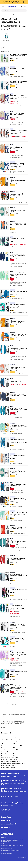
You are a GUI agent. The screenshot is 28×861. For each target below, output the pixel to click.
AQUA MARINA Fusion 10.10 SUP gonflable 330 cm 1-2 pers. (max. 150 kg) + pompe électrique (18, 321)
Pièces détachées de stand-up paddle (10, 761)
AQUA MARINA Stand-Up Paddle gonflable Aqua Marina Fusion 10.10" (18, 180)
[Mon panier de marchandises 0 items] (25, 6)
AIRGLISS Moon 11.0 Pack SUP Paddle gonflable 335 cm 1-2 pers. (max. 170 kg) (18, 70)
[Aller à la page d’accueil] (12, 6)
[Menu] (3, 6)
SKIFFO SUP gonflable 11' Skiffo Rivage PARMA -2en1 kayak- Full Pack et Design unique (17, 114)
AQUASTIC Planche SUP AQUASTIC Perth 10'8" (18, 292)
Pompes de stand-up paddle (8, 755)
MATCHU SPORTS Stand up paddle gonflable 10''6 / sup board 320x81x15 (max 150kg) (18, 194)
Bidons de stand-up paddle (8, 753)
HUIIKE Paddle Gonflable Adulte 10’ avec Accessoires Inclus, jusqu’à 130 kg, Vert (18, 514)
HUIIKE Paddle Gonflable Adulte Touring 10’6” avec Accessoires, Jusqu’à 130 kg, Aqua (18, 274)
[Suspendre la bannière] (23, 2)
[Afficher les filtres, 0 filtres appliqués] (3, 47)
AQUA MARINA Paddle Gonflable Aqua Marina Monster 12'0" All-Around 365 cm (18, 528)
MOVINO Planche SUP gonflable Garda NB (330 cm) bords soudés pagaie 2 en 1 (18, 395)
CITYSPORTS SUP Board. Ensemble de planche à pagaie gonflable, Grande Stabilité (18, 132)
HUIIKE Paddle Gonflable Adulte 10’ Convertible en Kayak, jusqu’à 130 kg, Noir (18, 500)
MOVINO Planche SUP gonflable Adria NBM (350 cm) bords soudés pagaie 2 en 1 (18, 240)
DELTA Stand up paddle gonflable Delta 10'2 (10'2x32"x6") (18, 485)
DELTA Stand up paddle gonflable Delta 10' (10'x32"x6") (18, 380)
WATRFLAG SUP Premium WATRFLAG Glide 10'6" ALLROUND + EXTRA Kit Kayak (18, 410)
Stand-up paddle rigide (6, 41)
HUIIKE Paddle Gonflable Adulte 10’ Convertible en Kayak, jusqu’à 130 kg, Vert (18, 427)
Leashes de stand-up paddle (8, 747)
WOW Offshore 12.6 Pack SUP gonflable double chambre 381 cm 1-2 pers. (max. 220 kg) (18, 348)
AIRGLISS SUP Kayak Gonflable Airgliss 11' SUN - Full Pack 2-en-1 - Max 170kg (18, 471)
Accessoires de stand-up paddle (9, 741)
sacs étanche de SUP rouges (8, 767)
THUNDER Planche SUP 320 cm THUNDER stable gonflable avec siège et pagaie (17, 306)
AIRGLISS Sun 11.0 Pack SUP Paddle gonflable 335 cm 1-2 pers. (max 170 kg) (18, 210)
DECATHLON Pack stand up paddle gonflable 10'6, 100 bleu (18, 82)
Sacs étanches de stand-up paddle (9, 759)
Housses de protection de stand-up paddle (11, 745)
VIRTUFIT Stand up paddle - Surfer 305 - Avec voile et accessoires (18, 639)
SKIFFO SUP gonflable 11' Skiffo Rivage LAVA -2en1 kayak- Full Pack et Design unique (18, 97)
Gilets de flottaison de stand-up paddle (11, 739)
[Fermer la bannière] (25, 2)
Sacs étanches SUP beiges (7, 765)
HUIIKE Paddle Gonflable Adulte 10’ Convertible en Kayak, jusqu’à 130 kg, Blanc (18, 457)
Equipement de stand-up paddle (9, 737)
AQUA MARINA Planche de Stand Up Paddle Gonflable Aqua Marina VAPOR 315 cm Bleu (18, 541)
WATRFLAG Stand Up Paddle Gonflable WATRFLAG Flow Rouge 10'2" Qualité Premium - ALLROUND (18, 559)
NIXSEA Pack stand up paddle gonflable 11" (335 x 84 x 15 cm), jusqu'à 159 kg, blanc (17, 626)
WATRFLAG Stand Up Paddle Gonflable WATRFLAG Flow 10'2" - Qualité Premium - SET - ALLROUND (18, 441)
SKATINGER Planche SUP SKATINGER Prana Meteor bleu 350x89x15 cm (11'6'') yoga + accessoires (17, 607)
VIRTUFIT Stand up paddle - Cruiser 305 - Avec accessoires (18, 672)
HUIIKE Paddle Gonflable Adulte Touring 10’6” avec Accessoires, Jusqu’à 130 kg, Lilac (18, 654)
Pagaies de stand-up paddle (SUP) (9, 735)
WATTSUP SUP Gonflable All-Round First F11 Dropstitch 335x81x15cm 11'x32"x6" (18, 224)
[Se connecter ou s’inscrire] (21, 6)
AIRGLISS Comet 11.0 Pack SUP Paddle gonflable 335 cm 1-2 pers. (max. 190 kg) (18, 367)
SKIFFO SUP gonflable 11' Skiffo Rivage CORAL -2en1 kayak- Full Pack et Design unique (17, 147)
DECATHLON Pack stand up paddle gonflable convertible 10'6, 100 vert (18, 55)
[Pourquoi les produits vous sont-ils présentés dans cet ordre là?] (2, 51)
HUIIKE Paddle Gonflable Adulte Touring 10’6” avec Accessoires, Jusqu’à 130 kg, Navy (18, 255)
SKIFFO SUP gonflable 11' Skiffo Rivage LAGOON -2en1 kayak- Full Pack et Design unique (18, 165)
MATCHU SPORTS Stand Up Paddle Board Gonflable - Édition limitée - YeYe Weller (18, 591)
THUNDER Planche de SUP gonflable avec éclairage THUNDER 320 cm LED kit (18, 576)
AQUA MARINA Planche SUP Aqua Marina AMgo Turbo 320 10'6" (18, 335)
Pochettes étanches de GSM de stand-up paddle (13, 763)
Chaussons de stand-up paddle (9, 751)
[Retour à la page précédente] (8, 704)
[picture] (4, 58)
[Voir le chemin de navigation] (1, 14)
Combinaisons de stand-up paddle (9, 749)
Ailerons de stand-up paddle (8, 743)
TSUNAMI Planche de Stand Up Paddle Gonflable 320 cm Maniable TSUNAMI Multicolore (18, 687)
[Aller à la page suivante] (19, 704)
